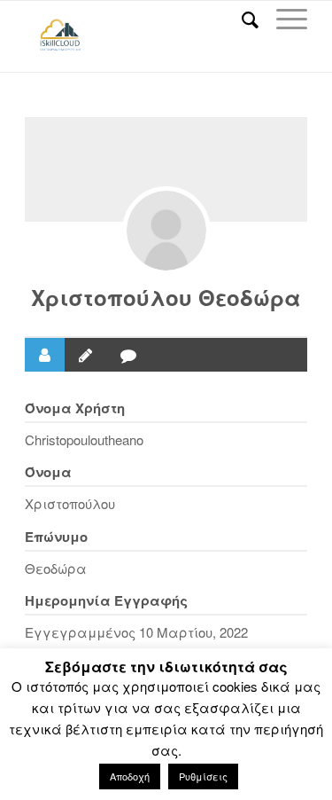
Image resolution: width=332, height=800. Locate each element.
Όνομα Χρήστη (75, 408)
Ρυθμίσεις (203, 776)
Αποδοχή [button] (130, 776)
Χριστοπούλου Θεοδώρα (166, 297)
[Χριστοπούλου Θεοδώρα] (166, 230)
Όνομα (48, 472)
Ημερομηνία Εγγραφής (106, 600)
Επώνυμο (56, 536)
